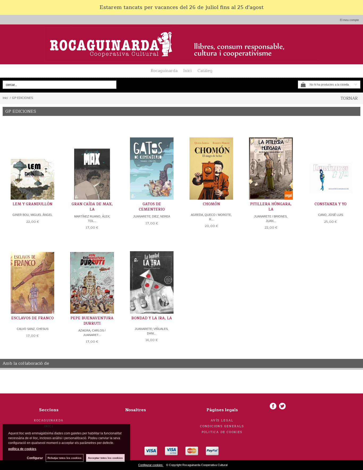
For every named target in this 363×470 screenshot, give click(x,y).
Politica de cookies (222, 432)
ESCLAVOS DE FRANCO (32, 318)
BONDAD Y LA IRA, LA (151, 318)
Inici (187, 70)
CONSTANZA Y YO (330, 204)
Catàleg (204, 70)
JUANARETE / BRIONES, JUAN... (271, 219)
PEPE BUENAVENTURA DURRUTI (91, 320)
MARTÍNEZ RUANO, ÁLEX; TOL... (92, 219)
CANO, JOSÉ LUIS (330, 214)
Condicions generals (222, 426)
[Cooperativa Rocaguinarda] (181, 44)
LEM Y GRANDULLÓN (32, 204)
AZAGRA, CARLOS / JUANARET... (91, 333)
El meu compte (349, 20)
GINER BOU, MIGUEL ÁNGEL (32, 214)
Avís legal (222, 420)
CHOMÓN (211, 204)
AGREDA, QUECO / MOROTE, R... (211, 217)
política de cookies (22, 449)
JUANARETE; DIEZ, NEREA (151, 216)
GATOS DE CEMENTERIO (152, 206)
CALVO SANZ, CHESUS (32, 328)
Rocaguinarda (164, 70)
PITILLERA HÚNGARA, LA (271, 206)
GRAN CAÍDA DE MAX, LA (92, 206)
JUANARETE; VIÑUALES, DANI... (151, 331)
